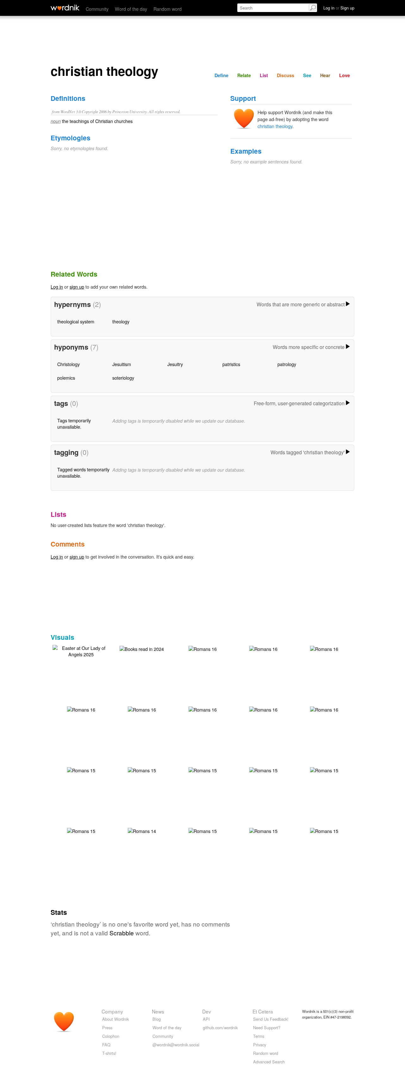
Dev (206, 1011)
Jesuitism (121, 364)
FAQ (106, 1045)
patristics (231, 364)
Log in (57, 286)
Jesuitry (175, 364)
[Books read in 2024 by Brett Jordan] (142, 648)
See (307, 75)
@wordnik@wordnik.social (176, 1045)
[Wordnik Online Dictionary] (65, 7)
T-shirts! (109, 1053)
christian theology (275, 126)
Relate (244, 75)
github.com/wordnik (220, 1028)
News (158, 1011)
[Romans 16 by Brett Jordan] (203, 648)
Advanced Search (269, 1062)
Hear (325, 75)
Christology (68, 364)
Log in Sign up (338, 8)
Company (112, 1011)
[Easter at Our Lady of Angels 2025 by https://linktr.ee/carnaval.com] (81, 650)
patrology (286, 364)
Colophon (110, 1036)
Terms (258, 1036)
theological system (75, 321)
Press (107, 1028)
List (264, 75)
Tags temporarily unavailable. (74, 423)
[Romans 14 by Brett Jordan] (142, 830)
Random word (167, 8)
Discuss (285, 75)
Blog (157, 1019)
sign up (77, 286)
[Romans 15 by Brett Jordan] (81, 769)
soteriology (123, 377)
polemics (66, 377)
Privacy (259, 1045)
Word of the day (131, 8)
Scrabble (121, 932)
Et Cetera (262, 1011)
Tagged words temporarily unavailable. (83, 472)
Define (221, 75)
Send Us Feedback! (271, 1019)
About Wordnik (115, 1019)
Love (344, 75)
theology (120, 321)
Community (97, 8)
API (206, 1019)
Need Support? (266, 1028)
